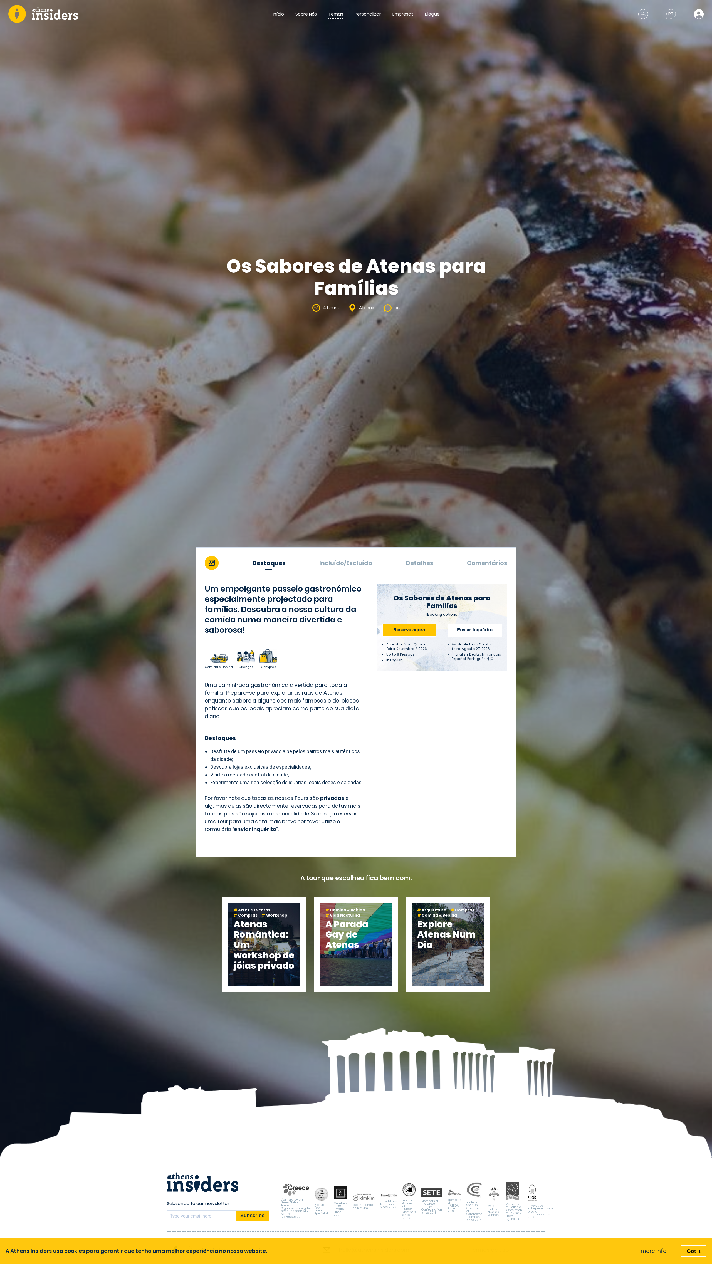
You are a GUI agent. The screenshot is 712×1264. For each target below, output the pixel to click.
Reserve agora (409, 629)
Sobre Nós (306, 14)
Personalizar (368, 14)
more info (654, 1251)
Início (278, 14)
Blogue (432, 14)
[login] (699, 14)
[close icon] (643, 14)
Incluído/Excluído (345, 563)
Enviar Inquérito (475, 629)
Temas (335, 14)
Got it (693, 1251)
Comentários (487, 563)
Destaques (269, 563)
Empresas (403, 14)
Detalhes (419, 563)
